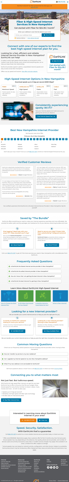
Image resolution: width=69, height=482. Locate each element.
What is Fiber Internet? (60, 303)
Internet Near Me (5, 461)
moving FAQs (58, 368)
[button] (8, 464)
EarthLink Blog (22, 470)
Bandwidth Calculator (24, 463)
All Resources (21, 471)
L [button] (37, 139)
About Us (36, 461)
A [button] (2, 139)
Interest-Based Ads (63, 480)
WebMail (63, 463)
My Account (64, 461)
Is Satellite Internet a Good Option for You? (42, 304)
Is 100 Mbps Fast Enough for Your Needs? (25, 304)
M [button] (40, 139)
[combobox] (27, 35)
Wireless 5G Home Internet (8, 465)
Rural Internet (5, 468)
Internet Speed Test (23, 461)
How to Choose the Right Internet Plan (8, 304)
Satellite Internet (5, 466)
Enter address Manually (33, 38)
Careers (36, 470)
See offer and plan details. (30, 71)
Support (49, 461)
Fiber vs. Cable (22, 465)
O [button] (47, 139)
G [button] (21, 139)
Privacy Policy (52, 480)
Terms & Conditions (39, 471)
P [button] (50, 139)
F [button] (18, 139)
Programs (36, 468)
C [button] (8, 139)
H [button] (24, 139)
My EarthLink (64, 465)
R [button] (53, 139)
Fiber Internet (5, 463)
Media (35, 465)
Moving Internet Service (24, 468)
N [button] (43, 139)
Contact (36, 463)
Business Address (21, 38)
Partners (36, 466)
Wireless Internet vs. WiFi (25, 466)
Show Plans (49, 35)
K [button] (34, 139)
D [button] (11, 139)
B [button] (5, 139)
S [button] (56, 139)
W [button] (66, 139)
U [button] (63, 139)
